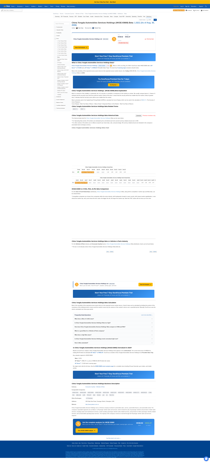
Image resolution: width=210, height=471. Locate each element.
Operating (134, 16)
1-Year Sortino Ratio (61, 49)
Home (13, 6)
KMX (94, 395)
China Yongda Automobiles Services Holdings (84, 65)
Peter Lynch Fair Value (62, 92)
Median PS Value (61, 90)
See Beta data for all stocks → (113, 438)
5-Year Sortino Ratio (61, 53)
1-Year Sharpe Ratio (62, 41)
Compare (116, 16)
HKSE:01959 (98, 392)
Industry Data (102, 445)
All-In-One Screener (133, 443)
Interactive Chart (98, 16)
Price (57, 38)
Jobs (80, 443)
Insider (91, 16)
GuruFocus (55, 13)
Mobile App (97, 443)
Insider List (79, 445)
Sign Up (187, 6)
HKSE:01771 (136, 392)
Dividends (58, 96)
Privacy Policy (91, 443)
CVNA (150, 392)
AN (107, 395)
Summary (57, 16)
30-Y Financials (64, 16)
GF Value (59, 62)
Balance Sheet (59, 102)
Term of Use (84, 443)
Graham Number (61, 64)
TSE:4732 (111, 395)
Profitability (58, 32)
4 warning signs (121, 67)
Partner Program (113, 443)
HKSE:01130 (113, 392)
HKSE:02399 (83, 392)
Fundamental (59, 27)
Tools (51, 6)
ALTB (84, 395)
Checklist (140, 16)
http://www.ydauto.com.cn (92, 404)
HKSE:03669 (105, 65)
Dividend (80, 16)
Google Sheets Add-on (138, 445)
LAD (103, 395)
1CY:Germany (89, 398)
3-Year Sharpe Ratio (62, 43)
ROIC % (83, 109)
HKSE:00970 (121, 392)
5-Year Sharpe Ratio (62, 45)
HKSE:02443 (75, 392)
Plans (124, 445)
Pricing (57, 6)
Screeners (20, 6)
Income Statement (60, 99)
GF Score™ (78, 363)
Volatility (59, 94)
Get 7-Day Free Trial (178, 10)
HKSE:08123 (144, 392)
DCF (76, 16)
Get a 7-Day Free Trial (88, 172)
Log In (182, 6)
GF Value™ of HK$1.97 (91, 67)
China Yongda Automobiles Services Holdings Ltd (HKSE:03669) (100, 13)
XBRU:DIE (78, 395)
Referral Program (105, 443)
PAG (73, 395)
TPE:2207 (89, 395)
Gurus (27, 6)
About (76, 443)
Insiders (33, 6)
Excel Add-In (129, 445)
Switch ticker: (142, 19)
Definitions (120, 13)
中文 (128, 443)
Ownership (128, 16)
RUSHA (99, 395)
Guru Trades (86, 16)
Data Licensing (71, 6)
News (46, 6)
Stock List (69, 445)
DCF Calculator (109, 445)
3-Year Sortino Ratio (61, 51)
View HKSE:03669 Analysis (85, 430)
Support (201, 6)
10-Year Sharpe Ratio (62, 47)
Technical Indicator (60, 108)
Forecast (71, 16)
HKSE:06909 (129, 392)
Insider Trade (85, 445)
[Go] (155, 20)
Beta (125, 13)
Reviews (63, 6)
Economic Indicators (93, 445)
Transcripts (106, 16)
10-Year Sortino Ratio (62, 55)
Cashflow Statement (60, 105)
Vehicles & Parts (79, 13)
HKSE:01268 (106, 392)
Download (138, 115)
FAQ (119, 443)
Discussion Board (118, 445)
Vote (144, 16)
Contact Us (123, 443)
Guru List (74, 445)
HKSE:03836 (91, 392)
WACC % (144, 100)
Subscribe (176, 6)
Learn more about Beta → (147, 315)
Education (193, 6)
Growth (58, 35)
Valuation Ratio (59, 30)
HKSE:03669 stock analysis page (104, 366)
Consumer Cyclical (69, 13)
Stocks (61, 13)
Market (40, 6)
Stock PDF (122, 16)
